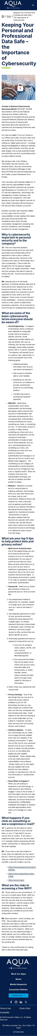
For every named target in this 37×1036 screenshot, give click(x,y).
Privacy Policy (24, 1008)
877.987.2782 (18, 1032)
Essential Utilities (18, 990)
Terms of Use (5, 1008)
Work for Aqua (18, 974)
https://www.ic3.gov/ (16, 880)
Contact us (17, 995)
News (9, 16)
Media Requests (18, 984)
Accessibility (4, 1012)
